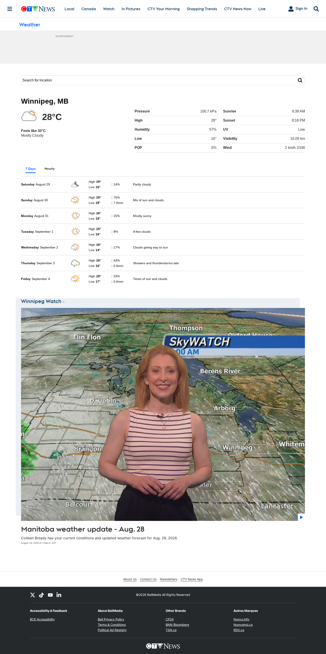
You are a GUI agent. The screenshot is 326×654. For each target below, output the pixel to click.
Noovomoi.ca (243, 624)
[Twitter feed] (32, 594)
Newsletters (168, 579)
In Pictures (131, 9)
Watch (108, 9)
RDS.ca (239, 630)
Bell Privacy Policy (111, 619)
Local (69, 9)
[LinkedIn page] (59, 594)
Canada (88, 9)
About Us (130, 579)
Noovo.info (241, 619)
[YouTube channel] (50, 594)
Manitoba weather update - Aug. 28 (83, 529)
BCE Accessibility (42, 619)
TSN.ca (171, 630)
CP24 (170, 619)
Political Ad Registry (112, 630)
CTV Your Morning (163, 9)
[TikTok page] (41, 594)
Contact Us (148, 579)
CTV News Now (237, 9)
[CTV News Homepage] (38, 9)
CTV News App (192, 579)
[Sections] (9, 8)
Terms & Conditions (112, 624)
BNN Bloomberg (177, 624)
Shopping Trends (202, 9)
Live (261, 9)
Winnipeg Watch (41, 301)
